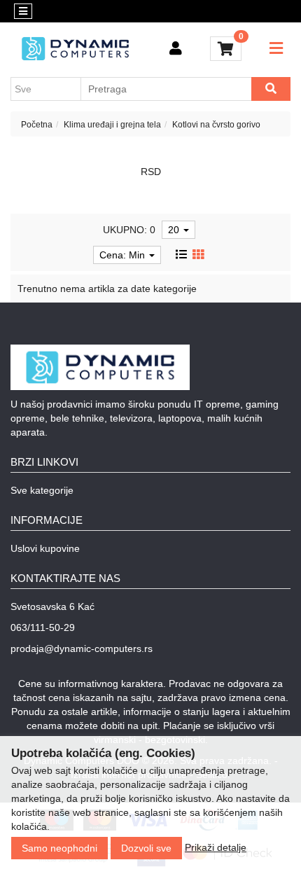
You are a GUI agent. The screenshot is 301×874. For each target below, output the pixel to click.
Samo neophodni (59, 848)
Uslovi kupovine (45, 548)
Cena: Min (123, 255)
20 (175, 229)
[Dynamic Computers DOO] (75, 48)
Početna (36, 125)
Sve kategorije (42, 490)
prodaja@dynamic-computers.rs (81, 648)
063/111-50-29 (42, 627)
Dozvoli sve (146, 848)
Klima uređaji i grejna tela (112, 125)
